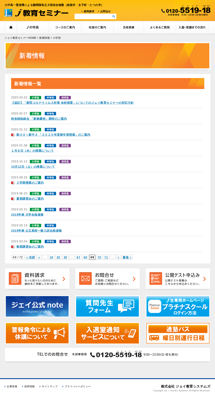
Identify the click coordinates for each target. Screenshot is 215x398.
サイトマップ (50, 386)
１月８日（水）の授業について (32, 150)
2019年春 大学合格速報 (27, 214)
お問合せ (105, 11)
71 (106, 257)
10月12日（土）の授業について (33, 166)
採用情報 (29, 386)
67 (78, 257)
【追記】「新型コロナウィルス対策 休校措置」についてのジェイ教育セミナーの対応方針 (72, 102)
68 (85, 257)
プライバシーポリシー (78, 386)
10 (51, 257)
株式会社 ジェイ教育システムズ (186, 386)
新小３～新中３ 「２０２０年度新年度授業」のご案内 (53, 134)
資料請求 (89, 11)
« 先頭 (30, 257)
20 (58, 257)
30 (65, 257)
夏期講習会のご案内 (30, 198)
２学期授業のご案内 (30, 182)
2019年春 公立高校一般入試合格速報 (36, 230)
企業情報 (12, 386)
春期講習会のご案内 (30, 246)
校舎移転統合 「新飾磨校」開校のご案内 (39, 118)
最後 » (127, 257)
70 (99, 257)
